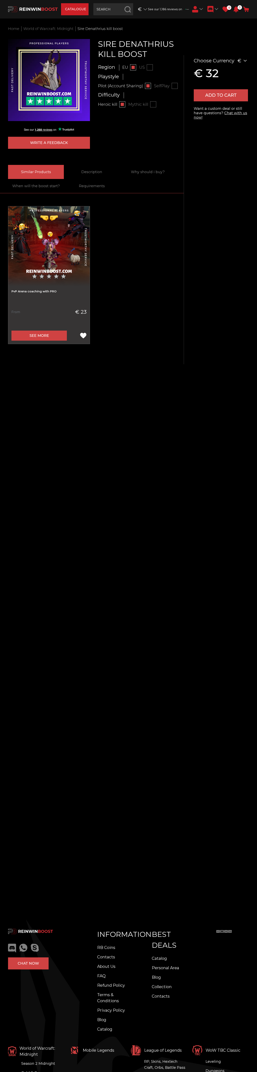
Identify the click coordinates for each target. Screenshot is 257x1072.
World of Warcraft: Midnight (48, 29)
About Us (106, 966)
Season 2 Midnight (38, 1063)
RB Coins (106, 947)
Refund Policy (111, 985)
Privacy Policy (111, 1010)
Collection (162, 986)
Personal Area (165, 967)
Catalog (104, 1029)
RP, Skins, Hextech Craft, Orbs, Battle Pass (164, 1064)
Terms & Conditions (108, 997)
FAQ (101, 975)
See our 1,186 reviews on (165, 9)
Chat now (28, 963)
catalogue (75, 9)
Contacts (106, 957)
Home (13, 29)
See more (39, 335)
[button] (236, 9)
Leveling (213, 1061)
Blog (101, 1019)
